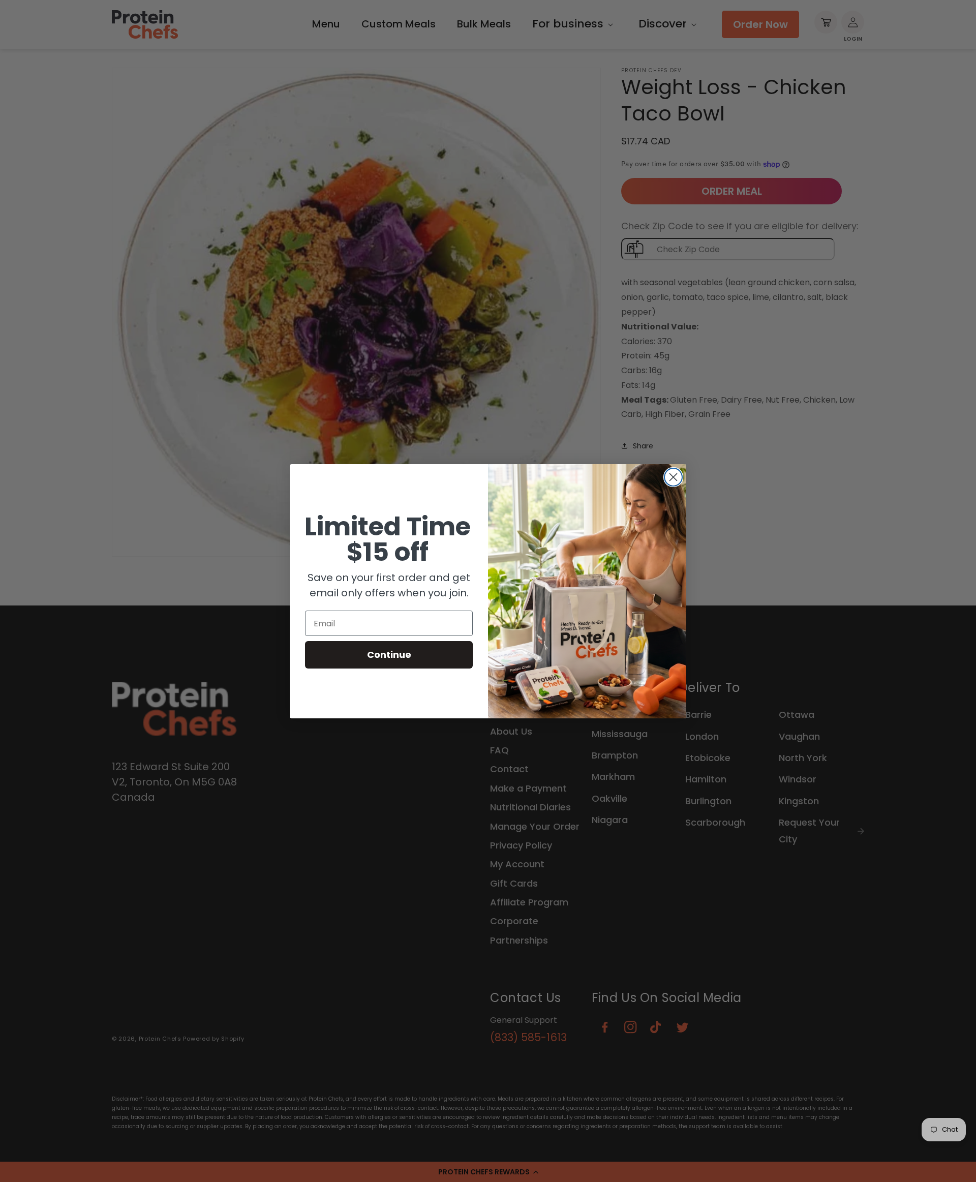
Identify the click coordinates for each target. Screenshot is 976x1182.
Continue (389, 654)
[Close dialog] (673, 477)
